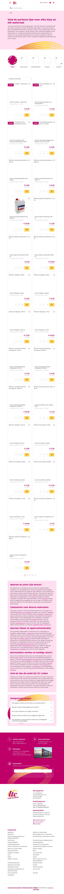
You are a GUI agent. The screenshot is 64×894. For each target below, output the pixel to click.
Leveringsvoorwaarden (15, 888)
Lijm (9, 855)
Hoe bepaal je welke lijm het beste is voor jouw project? (28, 703)
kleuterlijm (48, 614)
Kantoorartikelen (13, 850)
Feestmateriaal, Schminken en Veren (44, 836)
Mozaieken (36, 855)
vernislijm (13, 670)
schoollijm (40, 614)
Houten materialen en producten (17, 846)
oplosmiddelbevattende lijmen (25, 644)
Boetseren (11, 834)
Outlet (35, 857)
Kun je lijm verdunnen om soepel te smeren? (25, 711)
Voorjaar (35, 873)
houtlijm (58, 67)
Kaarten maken (37, 848)
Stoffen (35, 865)
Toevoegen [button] (26, 115)
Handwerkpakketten (14, 844)
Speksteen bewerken (14, 865)
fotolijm (47, 67)
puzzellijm (37, 666)
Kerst (34, 850)
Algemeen (11, 832)
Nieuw (9, 857)
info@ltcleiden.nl (40, 820)
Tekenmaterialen (38, 867)
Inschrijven (20, 774)
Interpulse (50, 888)
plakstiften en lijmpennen (23, 612)
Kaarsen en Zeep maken (15, 848)
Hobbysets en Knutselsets (40, 844)
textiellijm (45, 598)
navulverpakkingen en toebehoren (32, 659)
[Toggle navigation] (10, 3)
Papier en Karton (13, 859)
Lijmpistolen (30, 633)
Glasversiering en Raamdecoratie (42, 840)
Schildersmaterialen (14, 863)
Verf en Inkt (36, 869)
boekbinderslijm (35, 67)
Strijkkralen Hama (13, 867)
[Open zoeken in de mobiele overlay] (32, 8)
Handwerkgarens (38, 842)
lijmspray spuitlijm (24, 638)
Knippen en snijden (13, 852)
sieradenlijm (45, 664)
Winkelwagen (53, 2)
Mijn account (44, 2)
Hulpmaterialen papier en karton (42, 846)
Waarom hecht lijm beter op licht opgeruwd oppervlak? (28, 715)
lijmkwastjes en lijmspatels (18, 649)
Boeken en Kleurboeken (40, 832)
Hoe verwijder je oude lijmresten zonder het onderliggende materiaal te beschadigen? (29, 720)
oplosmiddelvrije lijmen (29, 645)
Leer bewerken (37, 852)
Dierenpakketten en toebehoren (42, 834)
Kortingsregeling (27, 888)
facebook (38, 823)
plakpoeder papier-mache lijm (42, 624)
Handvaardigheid (13, 842)
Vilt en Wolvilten (12, 873)
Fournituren (11, 840)
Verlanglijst (50, 2)
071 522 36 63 (39, 822)
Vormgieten (11, 875)
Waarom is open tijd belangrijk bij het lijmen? (25, 707)
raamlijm (49, 663)
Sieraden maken (37, 863)
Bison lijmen (24, 67)
